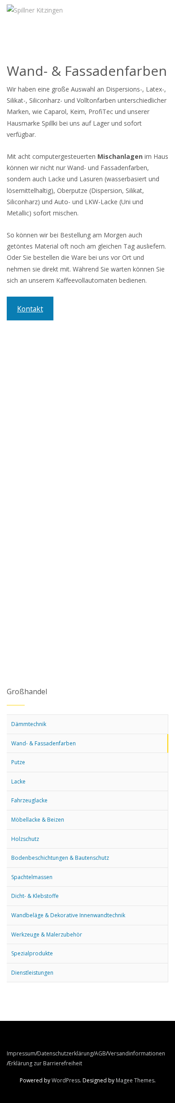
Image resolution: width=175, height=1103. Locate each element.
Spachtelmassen (31, 877)
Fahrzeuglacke (29, 800)
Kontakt (30, 309)
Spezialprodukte (32, 953)
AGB (100, 1053)
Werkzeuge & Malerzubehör (46, 934)
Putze (18, 762)
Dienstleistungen (32, 972)
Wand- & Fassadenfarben (43, 743)
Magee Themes (135, 1080)
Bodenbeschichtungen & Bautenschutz (60, 858)
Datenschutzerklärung (65, 1053)
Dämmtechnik (28, 724)
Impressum (21, 1053)
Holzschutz (25, 839)
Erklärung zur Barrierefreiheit (45, 1063)
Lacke (18, 781)
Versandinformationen (136, 1053)
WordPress (66, 1080)
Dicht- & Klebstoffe (35, 896)
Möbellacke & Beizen (37, 819)
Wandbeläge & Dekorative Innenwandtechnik (68, 915)
